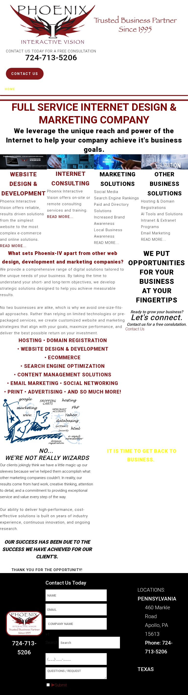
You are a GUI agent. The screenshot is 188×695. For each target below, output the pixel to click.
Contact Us (82, 89)
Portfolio (114, 89)
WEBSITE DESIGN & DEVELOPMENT (64, 349)
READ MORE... (60, 217)
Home (10, 89)
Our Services (38, 89)
